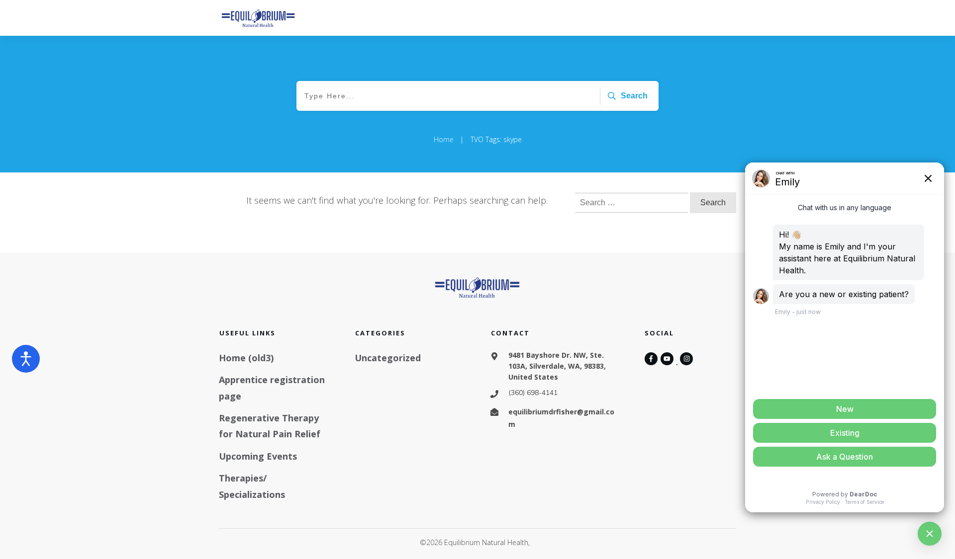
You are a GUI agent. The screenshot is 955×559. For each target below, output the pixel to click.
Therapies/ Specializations (252, 486)
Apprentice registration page (272, 387)
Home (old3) (246, 358)
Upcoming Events (258, 456)
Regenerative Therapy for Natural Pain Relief (269, 426)
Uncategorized (388, 358)
